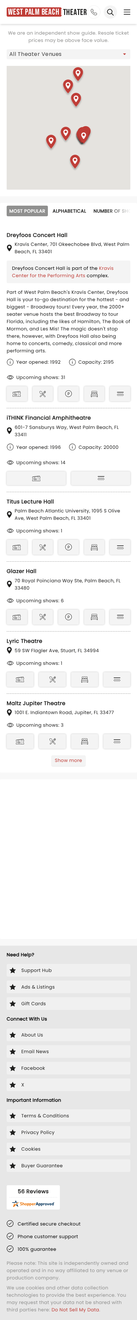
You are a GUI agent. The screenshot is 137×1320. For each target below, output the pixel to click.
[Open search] (110, 12)
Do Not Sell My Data (75, 1309)
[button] (51, 143)
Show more (68, 760)
